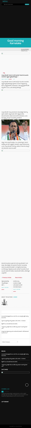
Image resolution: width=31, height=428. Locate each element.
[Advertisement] (15, 22)
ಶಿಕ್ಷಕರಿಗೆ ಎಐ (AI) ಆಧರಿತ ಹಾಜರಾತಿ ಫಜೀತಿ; (9, 323)
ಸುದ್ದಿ (4, 72)
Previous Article (6, 277)
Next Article (19, 277)
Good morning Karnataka (15, 42)
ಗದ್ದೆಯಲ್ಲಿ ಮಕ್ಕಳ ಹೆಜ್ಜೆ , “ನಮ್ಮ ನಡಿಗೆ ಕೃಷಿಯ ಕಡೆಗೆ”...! (5, 283)
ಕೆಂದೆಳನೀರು (6, 391)
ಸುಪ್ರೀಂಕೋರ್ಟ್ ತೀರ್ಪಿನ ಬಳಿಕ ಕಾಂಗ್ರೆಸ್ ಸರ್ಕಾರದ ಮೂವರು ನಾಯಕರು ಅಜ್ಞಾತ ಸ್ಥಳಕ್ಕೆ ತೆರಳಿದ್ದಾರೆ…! (15, 76)
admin (10, 79)
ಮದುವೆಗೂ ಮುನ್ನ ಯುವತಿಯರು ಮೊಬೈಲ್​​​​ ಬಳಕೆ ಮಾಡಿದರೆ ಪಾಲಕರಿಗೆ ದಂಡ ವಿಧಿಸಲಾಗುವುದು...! (17, 284)
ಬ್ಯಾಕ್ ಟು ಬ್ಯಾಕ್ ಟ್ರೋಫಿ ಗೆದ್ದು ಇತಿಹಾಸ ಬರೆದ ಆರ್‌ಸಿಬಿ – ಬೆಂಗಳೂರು (14, 320)
